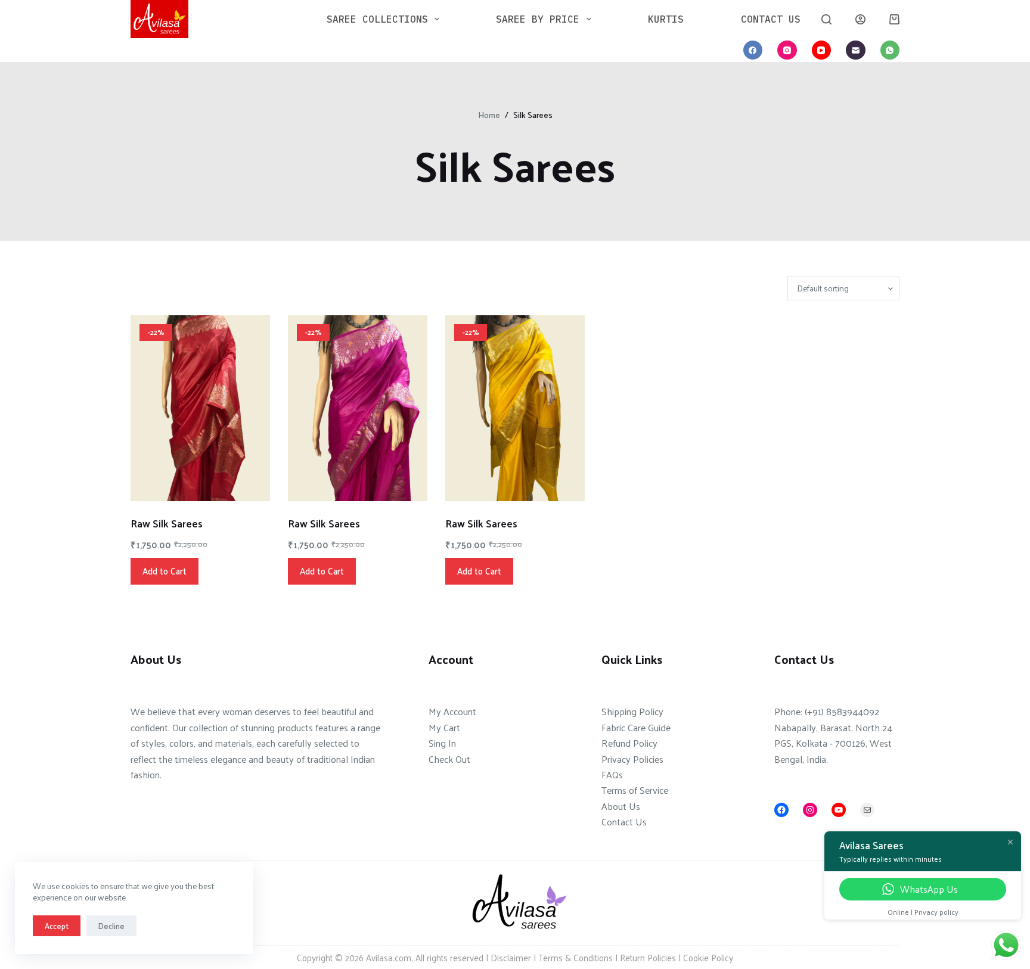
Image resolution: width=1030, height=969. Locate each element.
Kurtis (666, 18)
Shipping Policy (632, 711)
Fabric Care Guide (636, 727)
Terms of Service (634, 790)
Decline (111, 926)
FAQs (612, 774)
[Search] (826, 19)
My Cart (444, 727)
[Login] (860, 19)
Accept (57, 926)
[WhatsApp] (890, 50)
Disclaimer (511, 957)
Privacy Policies (632, 759)
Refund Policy (629, 742)
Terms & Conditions (575, 957)
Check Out (449, 759)
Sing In (442, 742)
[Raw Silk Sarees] (200, 408)
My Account (452, 711)
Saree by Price (537, 18)
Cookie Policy (708, 957)
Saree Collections (377, 18)
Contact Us (771, 18)
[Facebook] (753, 50)
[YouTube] (822, 50)
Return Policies (648, 957)
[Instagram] (787, 50)
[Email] (855, 50)
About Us (620, 806)
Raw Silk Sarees (167, 523)
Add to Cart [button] (164, 571)
